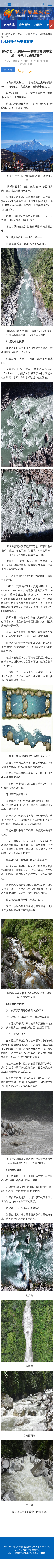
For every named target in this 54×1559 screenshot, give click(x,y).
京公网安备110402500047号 (27, 1550)
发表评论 (8, 70)
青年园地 (24, 24)
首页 (20, 34)
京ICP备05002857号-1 (42, 1547)
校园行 (38, 24)
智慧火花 (9, 24)
